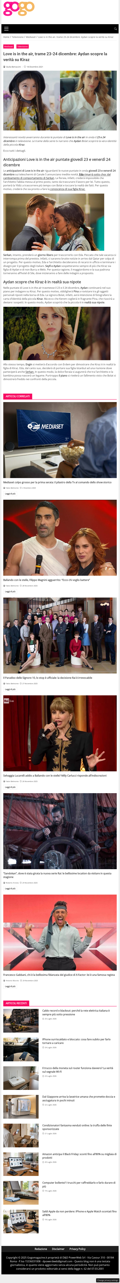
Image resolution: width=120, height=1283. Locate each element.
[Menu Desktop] (6, 28)
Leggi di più (10, 493)
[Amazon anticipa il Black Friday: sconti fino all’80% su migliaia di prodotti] (21, 1164)
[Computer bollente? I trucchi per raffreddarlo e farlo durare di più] (21, 1193)
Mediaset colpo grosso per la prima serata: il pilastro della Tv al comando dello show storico (57, 482)
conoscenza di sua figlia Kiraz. (67, 189)
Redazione (41, 1249)
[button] (115, 29)
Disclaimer (58, 1249)
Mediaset (8, 46)
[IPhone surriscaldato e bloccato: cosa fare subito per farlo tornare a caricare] (21, 1049)
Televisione (22, 46)
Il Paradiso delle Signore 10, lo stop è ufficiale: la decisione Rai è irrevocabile (47, 677)
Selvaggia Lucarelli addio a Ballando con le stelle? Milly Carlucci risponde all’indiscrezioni (55, 775)
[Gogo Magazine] (19, 12)
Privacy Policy (77, 1249)
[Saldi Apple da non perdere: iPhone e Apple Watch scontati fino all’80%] (21, 1221)
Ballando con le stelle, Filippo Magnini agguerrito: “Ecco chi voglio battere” (46, 580)
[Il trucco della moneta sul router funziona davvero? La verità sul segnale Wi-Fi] (21, 1078)
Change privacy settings (107, 1280)
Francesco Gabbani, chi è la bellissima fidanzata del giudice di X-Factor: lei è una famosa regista (59, 975)
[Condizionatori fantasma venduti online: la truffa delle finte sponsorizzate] (21, 1135)
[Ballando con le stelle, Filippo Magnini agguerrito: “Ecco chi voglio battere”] (60, 538)
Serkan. (29, 372)
